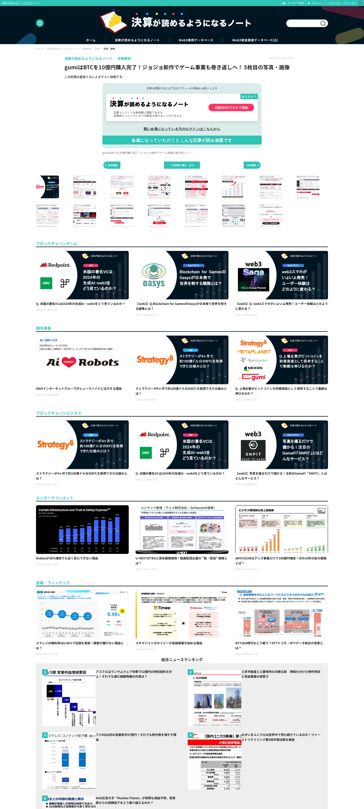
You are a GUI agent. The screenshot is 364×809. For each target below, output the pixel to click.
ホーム (91, 40)
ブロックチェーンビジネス (58, 413)
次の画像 (251, 165)
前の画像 (112, 165)
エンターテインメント (55, 498)
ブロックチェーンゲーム (56, 243)
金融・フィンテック (53, 582)
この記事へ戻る (182, 165)
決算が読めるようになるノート (137, 40)
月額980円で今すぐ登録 (231, 107)
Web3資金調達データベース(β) (255, 40)
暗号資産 (43, 328)
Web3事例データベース (196, 40)
